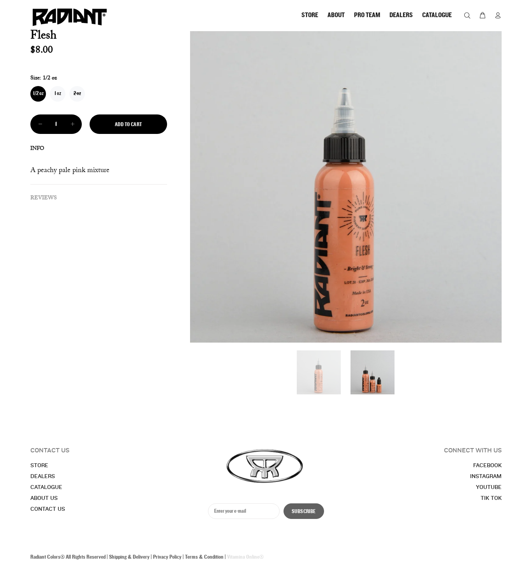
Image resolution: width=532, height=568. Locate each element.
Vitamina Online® (245, 557)
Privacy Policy (167, 557)
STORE (39, 465)
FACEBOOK (487, 465)
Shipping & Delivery (129, 557)
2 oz (77, 93)
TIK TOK (491, 498)
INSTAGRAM (486, 476)
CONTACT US (47, 509)
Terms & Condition (204, 557)
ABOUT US (44, 498)
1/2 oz (38, 93)
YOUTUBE (489, 487)
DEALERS (42, 476)
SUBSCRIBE (304, 511)
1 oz (58, 93)
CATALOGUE (46, 487)
